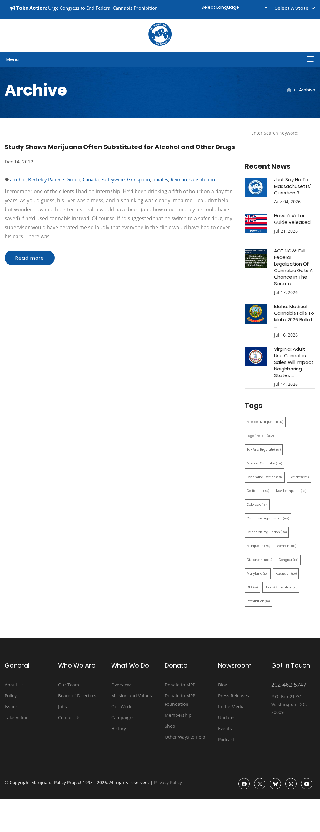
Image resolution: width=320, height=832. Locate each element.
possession (286, 573)
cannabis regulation (267, 532)
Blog (222, 685)
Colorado (257, 504)
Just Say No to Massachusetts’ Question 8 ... (292, 186)
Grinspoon (138, 179)
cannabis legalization (268, 518)
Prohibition (258, 601)
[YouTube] (306, 783)
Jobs (62, 707)
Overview (121, 685)
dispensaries (259, 559)
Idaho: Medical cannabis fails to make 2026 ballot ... (294, 316)
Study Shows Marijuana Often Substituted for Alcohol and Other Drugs (120, 146)
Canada (91, 179)
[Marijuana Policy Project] (160, 44)
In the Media (231, 707)
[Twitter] (259, 783)
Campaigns (123, 718)
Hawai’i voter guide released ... (294, 218)
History (118, 728)
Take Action (17, 718)
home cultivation (281, 587)
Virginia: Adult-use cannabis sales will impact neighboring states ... (293, 362)
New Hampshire (291, 490)
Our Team (68, 685)
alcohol (18, 179)
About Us (14, 685)
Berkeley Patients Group (54, 179)
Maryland (257, 573)
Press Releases (233, 696)
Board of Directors (77, 696)
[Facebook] (244, 783)
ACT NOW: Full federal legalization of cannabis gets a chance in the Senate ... (293, 267)
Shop (170, 726)
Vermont (286, 546)
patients (299, 477)
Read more (29, 258)
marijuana (258, 546)
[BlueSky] (275, 783)
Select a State (293, 8)
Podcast (226, 739)
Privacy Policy (168, 782)
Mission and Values (131, 696)
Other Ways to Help (185, 737)
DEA (252, 587)
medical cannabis (264, 463)
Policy (11, 696)
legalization (260, 435)
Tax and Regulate (264, 449)
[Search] (306, 133)
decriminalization (264, 477)
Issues (11, 707)
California (258, 490)
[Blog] (289, 90)
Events (225, 728)
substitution (202, 179)
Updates (227, 718)
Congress (288, 559)
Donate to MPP (180, 685)
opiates (160, 179)
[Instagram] (291, 783)
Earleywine (113, 179)
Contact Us (69, 718)
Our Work (121, 707)
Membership (178, 715)
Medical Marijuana (265, 422)
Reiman (179, 179)
